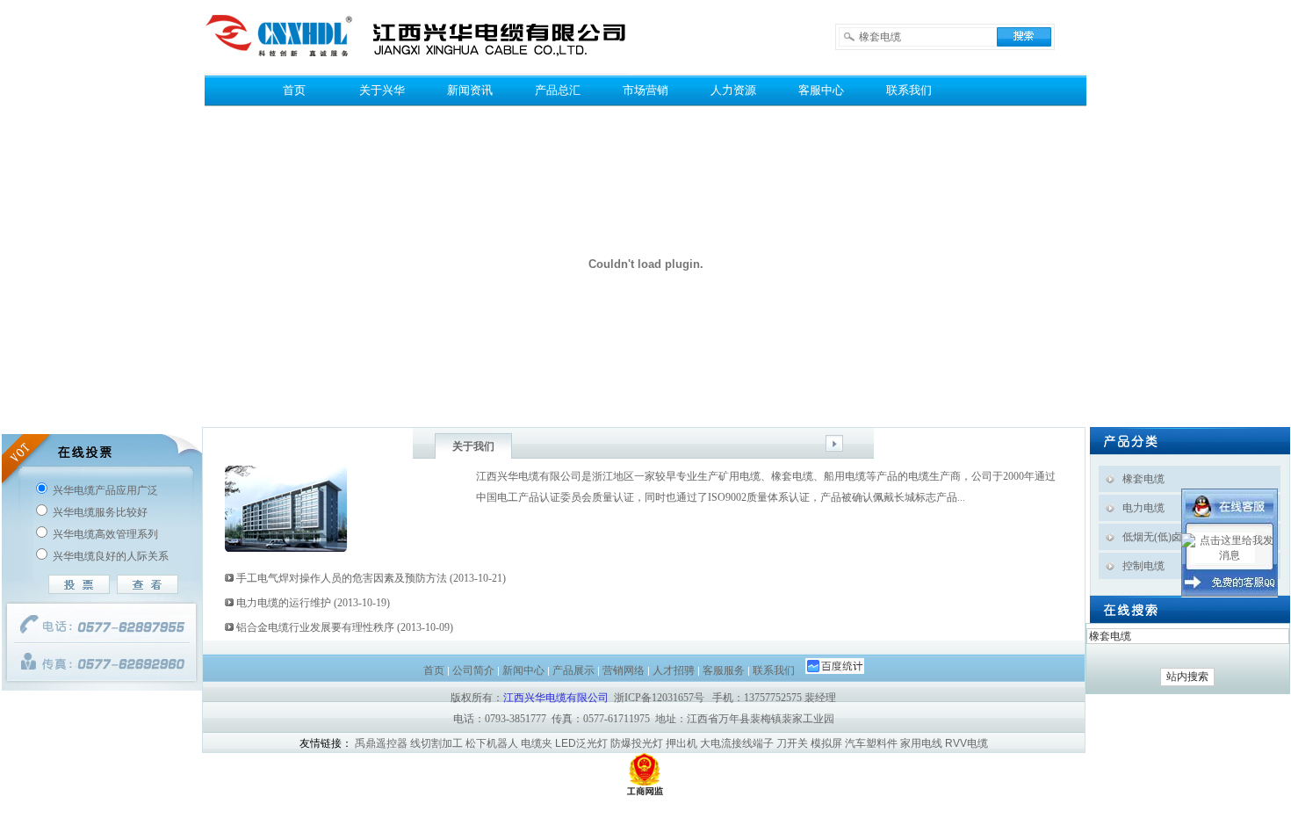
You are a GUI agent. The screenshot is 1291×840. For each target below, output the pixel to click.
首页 (294, 90)
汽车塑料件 (871, 743)
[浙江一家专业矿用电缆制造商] (417, 70)
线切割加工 (436, 743)
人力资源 (733, 90)
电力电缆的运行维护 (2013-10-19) (312, 603)
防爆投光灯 (636, 743)
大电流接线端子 (737, 743)
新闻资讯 (470, 90)
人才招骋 (674, 670)
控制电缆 (1143, 566)
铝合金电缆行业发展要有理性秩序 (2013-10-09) (343, 627)
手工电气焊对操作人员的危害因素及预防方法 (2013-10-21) (370, 578)
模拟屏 (826, 743)
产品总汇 (558, 90)
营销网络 (623, 670)
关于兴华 (382, 90)
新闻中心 (523, 670)
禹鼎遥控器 (381, 743)
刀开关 (792, 743)
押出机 (681, 743)
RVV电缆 (966, 743)
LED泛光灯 (581, 743)
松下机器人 (491, 743)
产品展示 (573, 670)
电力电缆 (1143, 508)
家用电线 (921, 743)
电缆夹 (536, 743)
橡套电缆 (1143, 479)
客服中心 (821, 90)
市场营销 (645, 90)
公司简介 (473, 670)
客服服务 (724, 670)
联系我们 (909, 90)
